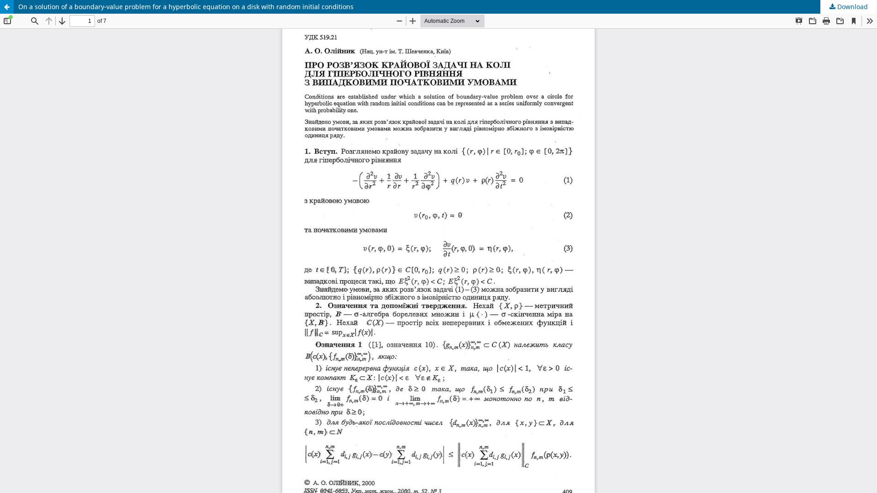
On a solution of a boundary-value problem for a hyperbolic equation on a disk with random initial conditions (186, 6)
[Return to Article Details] (7, 7)
